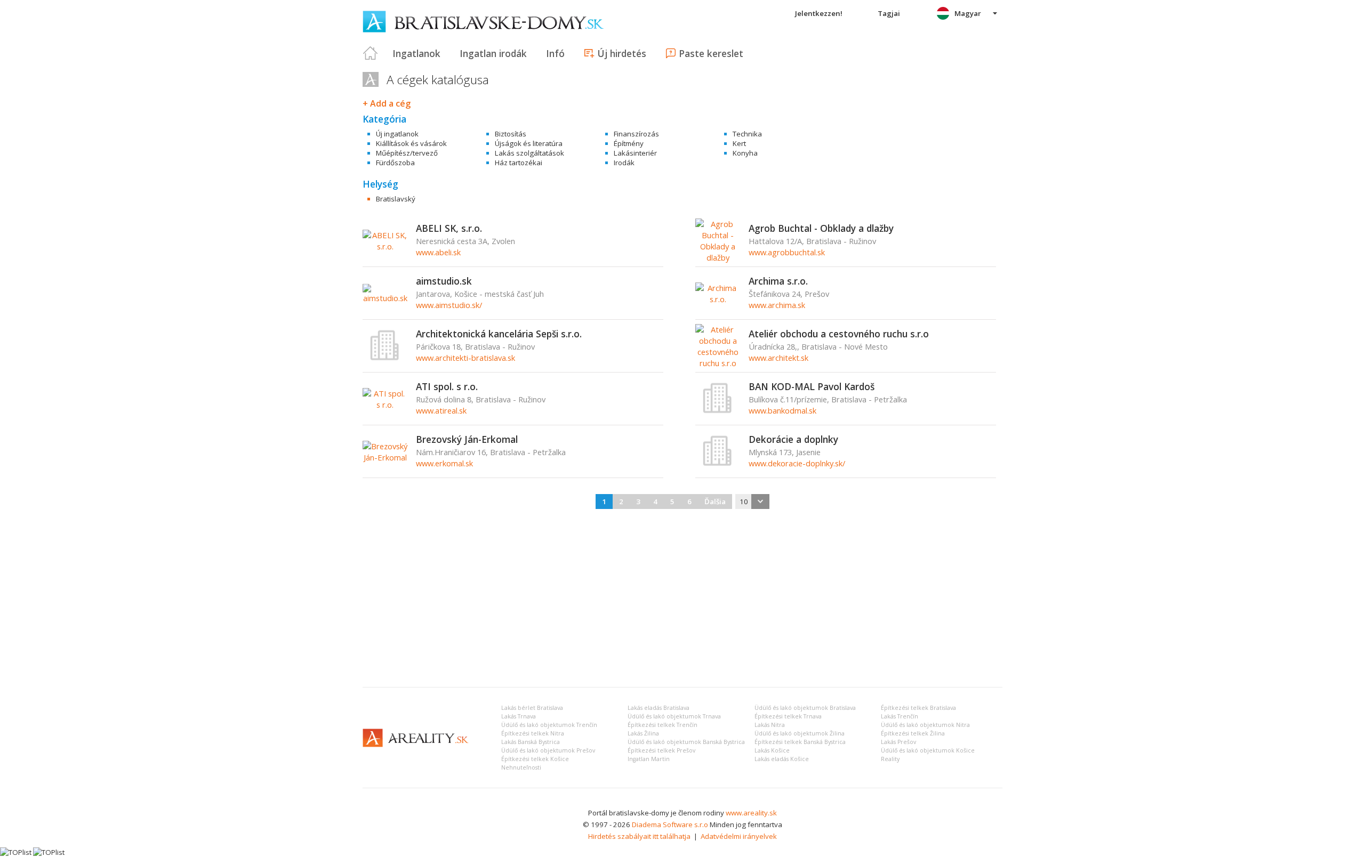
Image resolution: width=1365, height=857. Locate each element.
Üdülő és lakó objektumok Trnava (674, 716)
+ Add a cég (387, 103)
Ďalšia (715, 501)
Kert (739, 143)
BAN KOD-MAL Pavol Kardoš (811, 386)
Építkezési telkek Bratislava (918, 708)
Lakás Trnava (518, 716)
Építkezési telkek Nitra (532, 733)
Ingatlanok (416, 53)
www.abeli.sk (438, 252)
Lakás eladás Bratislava (658, 708)
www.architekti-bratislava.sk (465, 357)
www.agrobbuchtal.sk (787, 252)
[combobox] (752, 501)
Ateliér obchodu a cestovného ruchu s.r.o (839, 333)
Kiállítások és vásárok (411, 143)
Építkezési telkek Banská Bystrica (800, 742)
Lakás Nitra (769, 725)
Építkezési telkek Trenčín (662, 725)
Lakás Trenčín (899, 716)
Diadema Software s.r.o (670, 824)
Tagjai (889, 13)
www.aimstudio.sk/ (449, 305)
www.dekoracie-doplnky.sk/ (797, 463)
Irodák (624, 162)
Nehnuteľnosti (521, 767)
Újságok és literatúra (529, 143)
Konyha (745, 153)
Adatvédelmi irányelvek (739, 836)
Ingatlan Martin (649, 759)
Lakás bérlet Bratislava (532, 708)
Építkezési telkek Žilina (913, 733)
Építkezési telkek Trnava (788, 716)
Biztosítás (510, 134)
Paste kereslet (711, 53)
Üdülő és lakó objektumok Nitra (925, 725)
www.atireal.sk (441, 410)
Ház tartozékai (518, 162)
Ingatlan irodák (493, 53)
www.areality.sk (751, 813)
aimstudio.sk (444, 281)
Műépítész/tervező (407, 153)
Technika (747, 134)
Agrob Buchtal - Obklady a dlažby (821, 228)
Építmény (629, 143)
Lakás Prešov (898, 742)
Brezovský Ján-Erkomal (467, 439)
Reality (890, 759)
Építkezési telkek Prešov (661, 750)
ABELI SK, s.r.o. (449, 228)
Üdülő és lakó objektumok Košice (928, 750)
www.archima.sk (777, 305)
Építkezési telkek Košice (535, 759)
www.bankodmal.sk (782, 410)
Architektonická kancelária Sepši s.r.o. (499, 333)
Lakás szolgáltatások (529, 153)
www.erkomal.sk (444, 463)
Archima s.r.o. (778, 281)
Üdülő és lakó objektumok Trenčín (549, 725)
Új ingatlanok (397, 134)
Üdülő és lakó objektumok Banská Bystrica (686, 742)
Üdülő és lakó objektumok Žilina (799, 733)
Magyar (967, 13)
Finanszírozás (636, 134)
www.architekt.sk (778, 357)
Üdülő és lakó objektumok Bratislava (805, 708)
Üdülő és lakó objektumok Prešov (548, 750)
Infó (555, 53)
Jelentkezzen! (818, 13)
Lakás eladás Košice (781, 759)
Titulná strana (371, 53)
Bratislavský (395, 199)
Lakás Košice (772, 750)
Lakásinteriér (635, 153)
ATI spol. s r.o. (447, 386)
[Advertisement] (682, 599)
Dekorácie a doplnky (793, 439)
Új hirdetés (621, 53)
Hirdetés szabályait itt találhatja (639, 836)
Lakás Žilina (643, 733)
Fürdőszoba (395, 162)
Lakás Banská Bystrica (530, 742)
